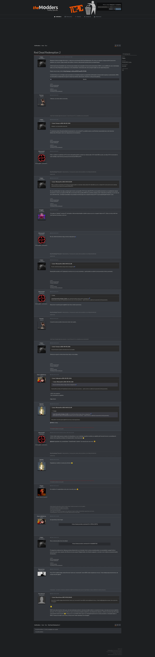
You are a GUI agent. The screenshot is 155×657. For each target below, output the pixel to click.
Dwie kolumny (118, 654)
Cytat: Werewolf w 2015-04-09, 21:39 (62, 407)
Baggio (41, 210)
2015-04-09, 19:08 (53, 56)
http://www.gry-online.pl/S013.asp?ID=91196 (74, 71)
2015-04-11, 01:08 (54, 516)
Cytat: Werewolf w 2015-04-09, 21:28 (62, 263)
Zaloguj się (112, 4)
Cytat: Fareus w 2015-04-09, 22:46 (61, 346)
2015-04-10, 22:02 (54, 374)
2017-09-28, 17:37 (54, 537)
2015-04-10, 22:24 (54, 432)
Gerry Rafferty (41, 374)
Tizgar (41, 485)
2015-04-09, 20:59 (54, 151)
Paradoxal (41, 593)
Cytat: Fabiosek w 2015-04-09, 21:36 (61, 378)
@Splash (52, 441)
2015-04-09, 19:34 (54, 95)
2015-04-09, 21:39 (54, 291)
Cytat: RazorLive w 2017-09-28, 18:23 (62, 597)
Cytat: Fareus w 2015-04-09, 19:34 (61, 123)
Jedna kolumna (111, 654)
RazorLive (41, 569)
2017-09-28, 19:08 (54, 593)
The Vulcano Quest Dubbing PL (56, 91)
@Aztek (52, 422)
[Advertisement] (77, 30)
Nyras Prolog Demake (54, 85)
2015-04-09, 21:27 (54, 209)
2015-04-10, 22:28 (54, 459)
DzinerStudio (118, 651)
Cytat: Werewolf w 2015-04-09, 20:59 (62, 181)
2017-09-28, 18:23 (54, 569)
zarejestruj (118, 4)
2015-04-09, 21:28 (54, 233)
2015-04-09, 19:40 (54, 119)
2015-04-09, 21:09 (54, 178)
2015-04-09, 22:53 (54, 342)
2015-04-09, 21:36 (54, 259)
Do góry (78, 645)
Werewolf (41, 151)
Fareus (41, 95)
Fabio (123, 58)
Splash (41, 404)
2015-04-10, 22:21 (54, 403)
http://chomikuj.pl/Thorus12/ (56, 171)
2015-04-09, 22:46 (54, 318)
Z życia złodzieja (53, 90)
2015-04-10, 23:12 (54, 485)
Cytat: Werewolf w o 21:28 (58, 298)
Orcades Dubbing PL (54, 86)
